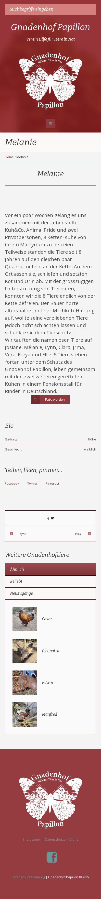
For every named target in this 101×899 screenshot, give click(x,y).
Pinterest (52, 483)
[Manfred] (25, 714)
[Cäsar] (25, 618)
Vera (78, 534)
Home (9, 157)
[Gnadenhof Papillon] (50, 79)
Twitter (32, 483)
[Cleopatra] (25, 650)
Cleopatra (50, 650)
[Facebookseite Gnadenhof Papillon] (52, 857)
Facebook (12, 483)
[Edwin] (25, 682)
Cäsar (47, 619)
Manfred (49, 714)
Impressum (31, 839)
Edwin (47, 682)
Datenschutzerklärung (61, 839)
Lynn (23, 534)
